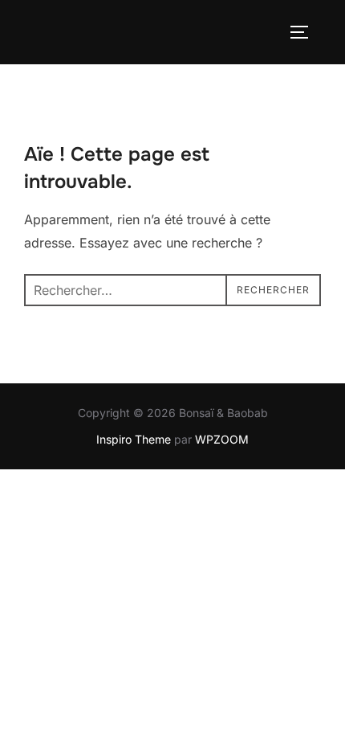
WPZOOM (222, 439)
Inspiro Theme (133, 439)
